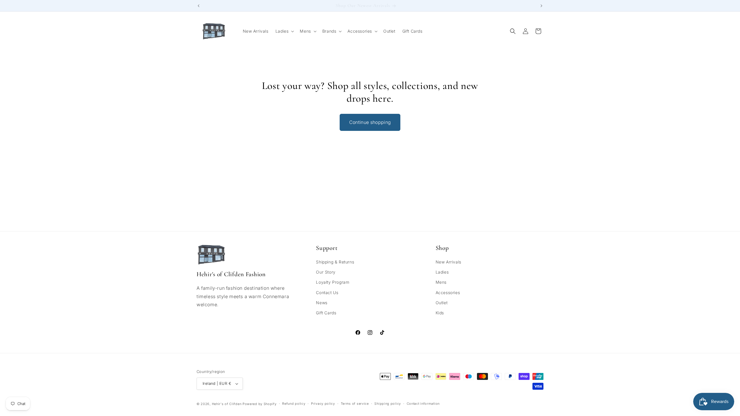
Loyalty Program (332, 282)
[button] (284, 31)
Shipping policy (387, 404)
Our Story (325, 272)
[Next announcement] (541, 5)
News (321, 302)
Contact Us (327, 292)
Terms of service (355, 404)
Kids (440, 312)
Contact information (423, 404)
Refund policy (293, 404)
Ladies (442, 272)
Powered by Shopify (260, 404)
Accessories (448, 292)
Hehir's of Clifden (227, 404)
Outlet (442, 302)
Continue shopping (370, 122)
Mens (441, 282)
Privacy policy (323, 404)
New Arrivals (448, 261)
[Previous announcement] (198, 5)
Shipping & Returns (335, 261)
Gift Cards (326, 312)
